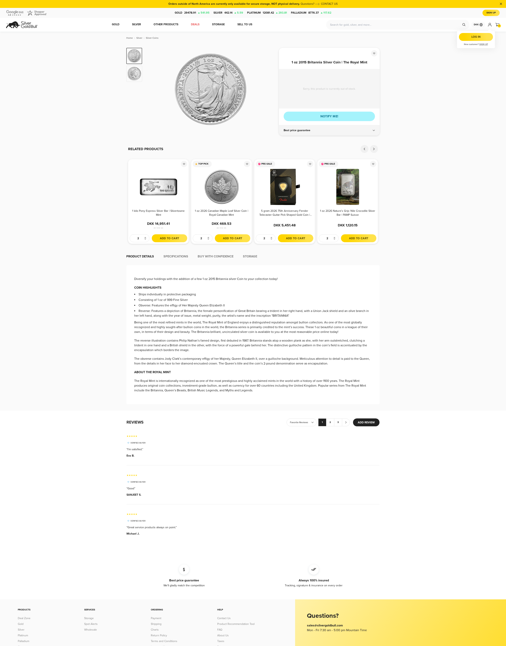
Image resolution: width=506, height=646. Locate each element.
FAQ (219, 629)
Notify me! (329, 116)
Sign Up (491, 12)
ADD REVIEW (366, 422)
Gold (192, 12)
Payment (156, 618)
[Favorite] (374, 53)
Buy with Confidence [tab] (215, 256)
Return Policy (159, 635)
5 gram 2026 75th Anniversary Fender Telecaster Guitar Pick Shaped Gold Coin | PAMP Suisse (284, 213)
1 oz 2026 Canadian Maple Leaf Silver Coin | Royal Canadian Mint (221, 213)
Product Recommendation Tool (236, 624)
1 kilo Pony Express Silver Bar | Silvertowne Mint (158, 213)
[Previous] (151, 89)
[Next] (270, 89)
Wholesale (90, 629)
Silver (228, 12)
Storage (89, 618)
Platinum (267, 12)
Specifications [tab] (175, 256)
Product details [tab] (140, 256)
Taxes (220, 641)
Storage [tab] (250, 256)
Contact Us (224, 618)
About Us (223, 635)
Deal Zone (24, 618)
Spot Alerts (91, 624)
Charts (155, 629)
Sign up (483, 44)
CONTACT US (329, 4)
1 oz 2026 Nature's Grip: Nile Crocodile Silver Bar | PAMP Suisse (347, 213)
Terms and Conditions (164, 641)
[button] (329, 130)
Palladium (311, 12)
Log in (476, 37)
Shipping (156, 624)
